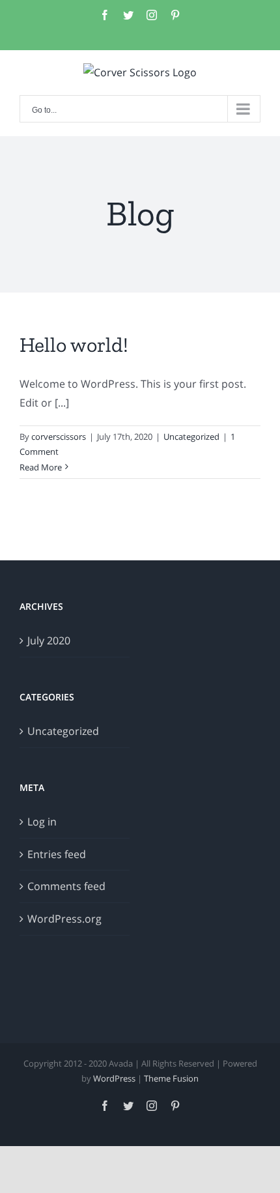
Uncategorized (191, 436)
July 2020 (48, 640)
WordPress (114, 1078)
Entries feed (56, 854)
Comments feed (66, 886)
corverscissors (58, 436)
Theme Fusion (171, 1078)
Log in (42, 821)
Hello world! (74, 344)
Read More (41, 467)
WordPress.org (64, 919)
